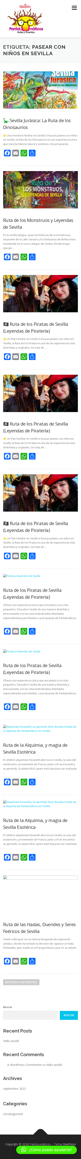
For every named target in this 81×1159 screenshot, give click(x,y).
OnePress (69, 1144)
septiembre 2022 (14, 1089)
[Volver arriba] (40, 1134)
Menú (74, 8)
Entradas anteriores (21, 982)
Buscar (7, 1007)
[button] (46, 1150)
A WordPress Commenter (24, 1065)
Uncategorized (13, 1114)
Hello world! (11, 1041)
